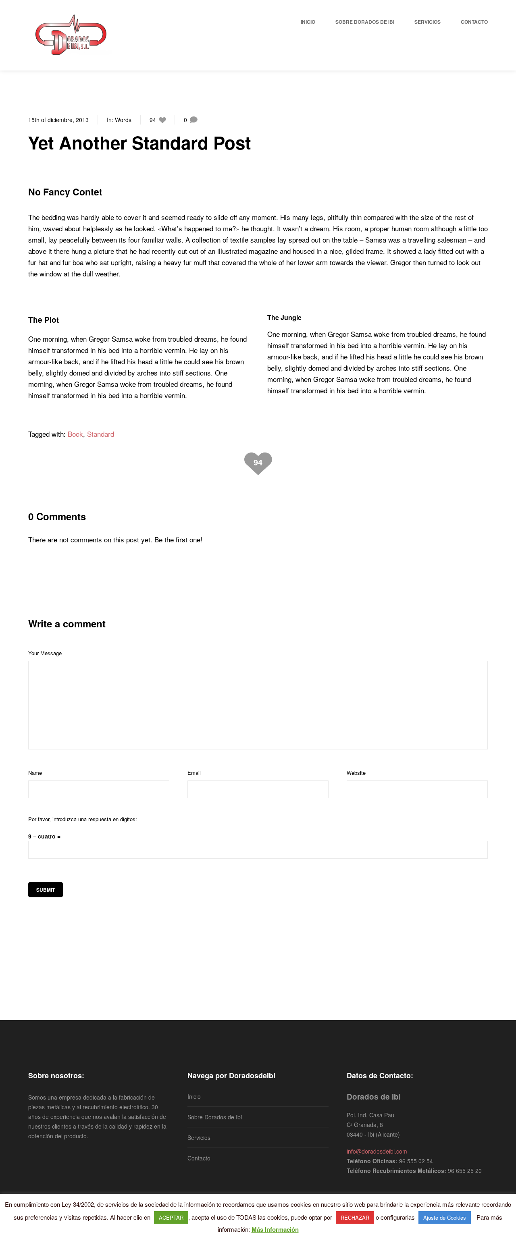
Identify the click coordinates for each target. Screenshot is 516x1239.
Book (75, 434)
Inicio (194, 1096)
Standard (100, 434)
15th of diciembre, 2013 (58, 120)
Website (356, 772)
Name (35, 772)
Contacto (198, 1158)
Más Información (275, 1229)
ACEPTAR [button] (171, 1217)
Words (123, 120)
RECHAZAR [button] (355, 1217)
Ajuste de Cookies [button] (444, 1217)
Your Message (45, 653)
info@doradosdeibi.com (377, 1151)
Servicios (198, 1137)
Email (194, 772)
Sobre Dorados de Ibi (214, 1117)
